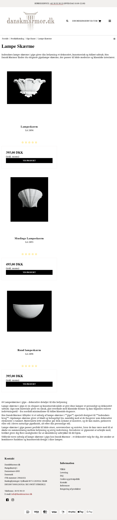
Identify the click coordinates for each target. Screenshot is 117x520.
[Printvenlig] (114, 39)
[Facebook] (8, 500)
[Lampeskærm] (29, 93)
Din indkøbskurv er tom (85, 21)
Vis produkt (29, 161)
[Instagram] (13, 500)
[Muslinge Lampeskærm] (29, 204)
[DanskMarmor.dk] (31, 21)
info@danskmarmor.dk (21, 494)
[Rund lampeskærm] (29, 316)
